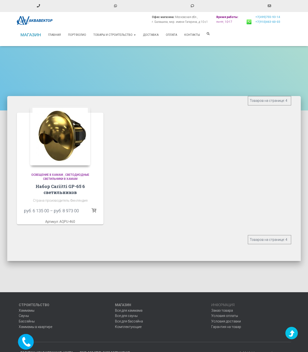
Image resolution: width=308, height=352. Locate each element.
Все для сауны (126, 316)
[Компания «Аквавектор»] (35, 20)
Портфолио (77, 34)
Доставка (151, 34)
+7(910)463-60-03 (267, 22)
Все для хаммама (128, 310)
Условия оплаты (224, 316)
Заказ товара (222, 310)
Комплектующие (128, 327)
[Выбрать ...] (93, 210)
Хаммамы (26, 310)
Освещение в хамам (47, 174)
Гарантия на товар (226, 327)
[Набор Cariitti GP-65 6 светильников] (60, 135)
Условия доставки (226, 321)
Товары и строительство (113, 34)
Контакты (192, 34)
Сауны (24, 316)
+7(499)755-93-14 (267, 17)
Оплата (171, 34)
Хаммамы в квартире (35, 327)
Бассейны (27, 321)
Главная (54, 34)
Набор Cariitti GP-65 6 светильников (60, 189)
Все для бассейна (129, 321)
